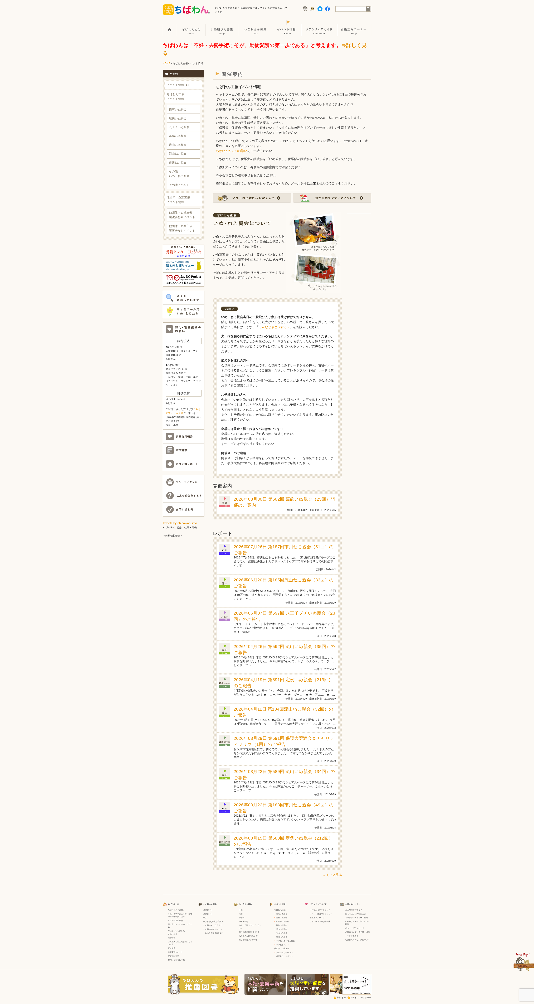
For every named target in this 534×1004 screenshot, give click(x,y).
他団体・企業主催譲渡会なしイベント (182, 228)
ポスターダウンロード (354, 928)
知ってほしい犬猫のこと (355, 914)
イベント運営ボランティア (321, 914)
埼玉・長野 (243, 922)
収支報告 (171, 948)
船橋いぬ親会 (177, 118)
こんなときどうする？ (274, 327)
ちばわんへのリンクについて (357, 940)
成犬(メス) (207, 914)
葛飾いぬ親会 (177, 136)
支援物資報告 (173, 956)
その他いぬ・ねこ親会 (179, 174)
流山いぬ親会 (177, 144)
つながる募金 (352, 936)
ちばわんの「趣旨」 (176, 910)
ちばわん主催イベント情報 (175, 96)
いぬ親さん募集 (222, 27)
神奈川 (241, 918)
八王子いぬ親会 (179, 127)
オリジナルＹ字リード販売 (356, 918)
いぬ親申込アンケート (212, 929)
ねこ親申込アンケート (248, 940)
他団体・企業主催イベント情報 (178, 199)
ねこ (175, 934)
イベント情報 (287, 27)
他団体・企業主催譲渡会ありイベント (182, 215)
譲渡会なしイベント (284, 956)
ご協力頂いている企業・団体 (357, 932)
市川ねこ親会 (177, 162)
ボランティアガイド (320, 27)
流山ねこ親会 (177, 153)
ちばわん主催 (280, 910)
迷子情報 (171, 938)
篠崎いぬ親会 (177, 109)
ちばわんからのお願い (231, 151)
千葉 (241, 910)
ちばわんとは (191, 27)
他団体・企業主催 (281, 948)
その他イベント (179, 185)
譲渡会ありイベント (284, 952)
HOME (170, 27)
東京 (241, 914)
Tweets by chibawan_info (180, 523)
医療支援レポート (175, 952)
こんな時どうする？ (353, 910)
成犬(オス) (207, 910)
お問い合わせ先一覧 (176, 960)
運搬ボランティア (317, 918)
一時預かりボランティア (320, 910)
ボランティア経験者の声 (320, 922)
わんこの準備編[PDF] (214, 933)
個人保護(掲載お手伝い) (213, 922)
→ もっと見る (332, 874)
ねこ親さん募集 (255, 27)
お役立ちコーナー (354, 27)
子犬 (205, 918)
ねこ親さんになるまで (248, 936)
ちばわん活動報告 (175, 920)
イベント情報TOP (178, 85)
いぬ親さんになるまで (212, 925)
